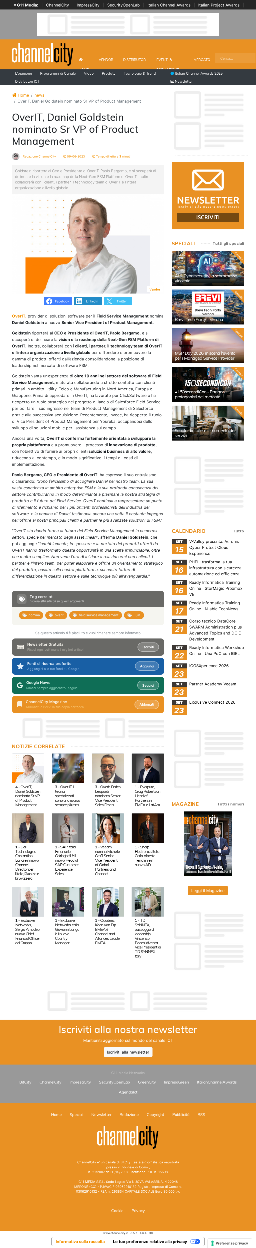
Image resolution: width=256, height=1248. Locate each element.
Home (84, 59)
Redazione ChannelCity (39, 156)
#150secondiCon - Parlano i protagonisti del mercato (200, 394)
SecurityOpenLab (123, 4)
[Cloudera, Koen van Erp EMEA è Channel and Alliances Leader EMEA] (108, 901)
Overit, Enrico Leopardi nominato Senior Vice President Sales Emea (107, 795)
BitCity (25, 1082)
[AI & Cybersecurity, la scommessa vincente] (208, 268)
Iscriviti (148, 647)
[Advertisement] (128, 1001)
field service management (98, 615)
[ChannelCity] (43, 53)
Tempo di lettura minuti (112, 156)
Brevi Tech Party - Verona (199, 319)
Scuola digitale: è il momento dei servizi (205, 433)
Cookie (117, 1210)
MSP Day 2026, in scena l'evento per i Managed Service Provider (205, 355)
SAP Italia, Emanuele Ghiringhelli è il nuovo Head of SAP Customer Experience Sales (66, 860)
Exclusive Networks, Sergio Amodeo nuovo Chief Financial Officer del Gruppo (27, 931)
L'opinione (23, 73)
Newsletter (183, 81)
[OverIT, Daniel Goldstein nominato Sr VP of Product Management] (28, 767)
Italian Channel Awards (169, 4)
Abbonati (147, 704)
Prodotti (109, 73)
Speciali (76, 1114)
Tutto (238, 530)
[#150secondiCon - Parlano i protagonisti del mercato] (208, 384)
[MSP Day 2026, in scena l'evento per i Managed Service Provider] (208, 345)
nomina (34, 615)
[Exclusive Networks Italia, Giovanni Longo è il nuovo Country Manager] (68, 901)
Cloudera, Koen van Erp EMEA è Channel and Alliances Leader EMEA (107, 931)
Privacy (138, 1210)
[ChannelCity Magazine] (208, 843)
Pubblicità (181, 1114)
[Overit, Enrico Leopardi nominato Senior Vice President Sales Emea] (108, 767)
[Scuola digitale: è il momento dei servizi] (208, 423)
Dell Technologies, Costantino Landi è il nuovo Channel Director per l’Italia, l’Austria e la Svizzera (27, 862)
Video (89, 73)
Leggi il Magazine (207, 890)
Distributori (134, 59)
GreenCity (147, 1082)
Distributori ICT (27, 81)
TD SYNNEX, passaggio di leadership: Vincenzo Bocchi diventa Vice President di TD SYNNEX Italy (147, 938)
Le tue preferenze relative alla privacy (150, 1241)
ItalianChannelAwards (217, 1082)
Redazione (129, 1114)
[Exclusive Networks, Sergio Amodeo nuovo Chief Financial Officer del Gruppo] (28, 901)
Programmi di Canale (58, 73)
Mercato (202, 59)
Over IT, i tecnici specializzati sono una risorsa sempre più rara (67, 795)
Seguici (148, 685)
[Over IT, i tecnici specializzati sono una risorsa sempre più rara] (68, 767)
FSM (137, 615)
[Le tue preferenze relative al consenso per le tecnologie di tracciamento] (230, 1243)
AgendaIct (128, 1092)
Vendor (106, 59)
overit (59, 615)
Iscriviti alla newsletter (128, 1052)
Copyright (155, 1114)
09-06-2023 (75, 156)
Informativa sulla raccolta (80, 1241)
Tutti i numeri (230, 803)
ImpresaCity (88, 4)
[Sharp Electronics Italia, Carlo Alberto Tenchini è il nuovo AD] (148, 827)
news (39, 95)
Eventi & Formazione (167, 62)
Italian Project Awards (219, 4)
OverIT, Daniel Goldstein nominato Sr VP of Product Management (27, 795)
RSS (201, 1114)
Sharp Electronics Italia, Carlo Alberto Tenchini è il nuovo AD (147, 855)
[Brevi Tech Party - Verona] (208, 307)
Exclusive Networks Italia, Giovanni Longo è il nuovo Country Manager (67, 931)
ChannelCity (57, 4)
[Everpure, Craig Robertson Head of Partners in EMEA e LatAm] (148, 767)
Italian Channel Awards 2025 (198, 73)
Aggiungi (147, 666)
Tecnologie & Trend (140, 73)
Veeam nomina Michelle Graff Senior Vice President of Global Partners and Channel (107, 860)
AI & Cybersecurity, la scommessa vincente (206, 278)
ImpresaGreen (176, 1082)
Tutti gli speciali (228, 243)
